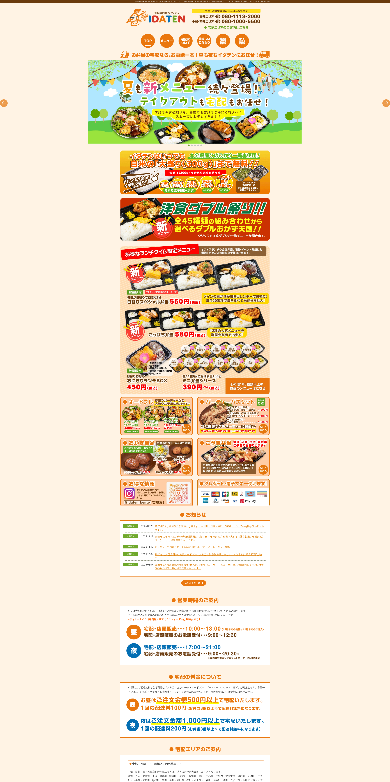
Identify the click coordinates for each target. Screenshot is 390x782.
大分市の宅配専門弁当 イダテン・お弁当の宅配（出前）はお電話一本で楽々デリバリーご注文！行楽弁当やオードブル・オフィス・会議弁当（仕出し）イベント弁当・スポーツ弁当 (195, 102)
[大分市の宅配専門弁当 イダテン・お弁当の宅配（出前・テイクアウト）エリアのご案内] (226, 29)
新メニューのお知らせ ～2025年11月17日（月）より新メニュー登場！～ (195, 547)
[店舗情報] (223, 41)
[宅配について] (186, 41)
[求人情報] (242, 41)
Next (386, 103)
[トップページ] (148, 41)
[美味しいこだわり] (204, 41)
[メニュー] (167, 41)
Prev (4, 103)
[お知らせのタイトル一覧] (195, 584)
